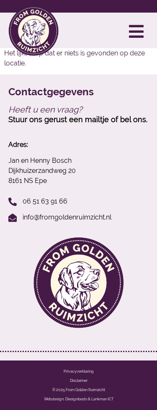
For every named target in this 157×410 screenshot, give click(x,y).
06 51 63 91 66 (45, 201)
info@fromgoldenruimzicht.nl (67, 217)
